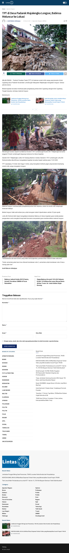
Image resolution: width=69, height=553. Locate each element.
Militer (45, 21)
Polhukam (5, 404)
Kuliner (4, 387)
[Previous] (33, 109)
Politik (4, 407)
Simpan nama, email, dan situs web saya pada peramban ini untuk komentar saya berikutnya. (31, 341)
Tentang (4, 547)
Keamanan (5, 380)
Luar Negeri (6, 390)
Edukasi (4, 363)
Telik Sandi (6, 431)
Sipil (3, 421)
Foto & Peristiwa (8, 373)
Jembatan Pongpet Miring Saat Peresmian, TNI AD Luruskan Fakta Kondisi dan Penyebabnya (20, 100)
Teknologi (5, 428)
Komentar (5, 302)
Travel (4, 434)
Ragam (4, 417)
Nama (4, 325)
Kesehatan (5, 383)
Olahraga (5, 397)
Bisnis (4, 359)
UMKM (4, 438)
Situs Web (39, 333)
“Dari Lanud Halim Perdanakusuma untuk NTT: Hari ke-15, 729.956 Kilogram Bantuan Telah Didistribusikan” (32, 480)
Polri (4, 414)
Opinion (4, 400)
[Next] (36, 109)
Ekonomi (5, 369)
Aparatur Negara (11, 9)
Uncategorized (7, 441)
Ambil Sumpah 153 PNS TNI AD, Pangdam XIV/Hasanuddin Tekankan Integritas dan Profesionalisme (48, 373)
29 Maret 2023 (27, 21)
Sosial (4, 424)
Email (4, 333)
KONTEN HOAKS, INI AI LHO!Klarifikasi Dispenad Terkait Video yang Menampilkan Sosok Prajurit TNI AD (55, 100)
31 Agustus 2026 (16, 104)
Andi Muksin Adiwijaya (14, 21)
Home (3, 9)
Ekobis (4, 366)
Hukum (4, 376)
